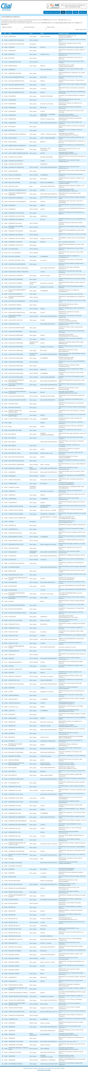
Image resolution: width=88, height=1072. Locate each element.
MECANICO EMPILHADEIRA (16, 748)
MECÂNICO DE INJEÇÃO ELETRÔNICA (15, 744)
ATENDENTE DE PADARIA (15, 231)
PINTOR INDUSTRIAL (14, 880)
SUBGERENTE (12, 977)
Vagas (63, 12)
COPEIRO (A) (12, 525)
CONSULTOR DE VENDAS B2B (17, 517)
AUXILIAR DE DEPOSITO (15, 294)
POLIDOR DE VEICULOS (15, 884)
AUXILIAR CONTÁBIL (14, 256)
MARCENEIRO (12, 718)
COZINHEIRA (12, 96)
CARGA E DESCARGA (14, 479)
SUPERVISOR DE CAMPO (15, 985)
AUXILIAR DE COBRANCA (15, 275)
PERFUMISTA (12, 877)
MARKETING (12, 722)
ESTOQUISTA (12, 616)
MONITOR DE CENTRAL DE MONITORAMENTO (16, 763)
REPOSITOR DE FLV (14, 925)
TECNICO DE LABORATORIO (16, 1000)
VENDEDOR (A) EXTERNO (15, 1041)
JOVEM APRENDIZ (13, 695)
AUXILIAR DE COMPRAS (15, 283)
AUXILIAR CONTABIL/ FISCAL (16, 260)
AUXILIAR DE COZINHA (15, 287)
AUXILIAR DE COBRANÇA (15, 279)
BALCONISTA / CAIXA (14, 449)
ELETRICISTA (12, 555)
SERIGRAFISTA (12, 943)
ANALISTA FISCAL (13, 186)
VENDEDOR (11, 69)
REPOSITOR (11, 907)
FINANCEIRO (12, 103)
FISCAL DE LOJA (13, 632)
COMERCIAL (12, 491)
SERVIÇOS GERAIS (13, 954)
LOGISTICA (11, 710)
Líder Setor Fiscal (13, 706)
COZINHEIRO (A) (13, 529)
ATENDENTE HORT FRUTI (15, 245)
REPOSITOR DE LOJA (14, 933)
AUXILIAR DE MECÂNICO (15, 331)
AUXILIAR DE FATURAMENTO (16, 301)
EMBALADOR (12, 571)
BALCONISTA (12, 434)
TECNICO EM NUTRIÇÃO (15, 1007)
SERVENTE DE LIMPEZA (15, 947)
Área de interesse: (29, 27)
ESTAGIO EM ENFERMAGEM (16, 605)
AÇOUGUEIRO (12, 141)
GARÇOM (11, 658)
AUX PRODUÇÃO (13, 249)
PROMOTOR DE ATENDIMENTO (17, 888)
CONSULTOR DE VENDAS (15, 506)
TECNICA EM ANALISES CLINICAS (18, 992)
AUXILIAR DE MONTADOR (15, 335)
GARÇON (11, 666)
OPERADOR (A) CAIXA (14, 786)
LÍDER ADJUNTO (13, 699)
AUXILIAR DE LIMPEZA (14, 305)
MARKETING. (12, 729)
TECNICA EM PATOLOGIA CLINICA (18, 996)
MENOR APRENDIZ (13, 760)
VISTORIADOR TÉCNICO (15, 1063)
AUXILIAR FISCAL (13, 403)
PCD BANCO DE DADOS (15, 862)
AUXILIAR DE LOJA (13, 324)
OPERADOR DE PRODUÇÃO (16, 851)
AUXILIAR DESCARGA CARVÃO (17, 400)
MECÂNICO (11, 54)
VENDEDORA (12, 36)
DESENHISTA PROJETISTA (15, 544)
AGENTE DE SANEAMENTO (16, 149)
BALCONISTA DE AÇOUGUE (16, 457)
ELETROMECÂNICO (14, 567)
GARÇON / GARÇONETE (15, 669)
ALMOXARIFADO (13, 171)
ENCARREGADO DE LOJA (15, 574)
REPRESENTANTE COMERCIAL (17, 134)
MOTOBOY (11, 58)
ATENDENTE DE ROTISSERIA (16, 238)
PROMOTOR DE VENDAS (15, 892)
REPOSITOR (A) (12, 918)
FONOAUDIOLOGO (13, 651)
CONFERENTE (12, 502)
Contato (75, 12)
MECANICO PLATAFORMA (15, 752)
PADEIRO (11, 859)
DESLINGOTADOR (13, 548)
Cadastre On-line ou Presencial (51, 12)
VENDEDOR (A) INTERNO (15, 1044)
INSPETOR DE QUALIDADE (16, 684)
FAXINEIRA (11, 47)
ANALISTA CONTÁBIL (14, 178)
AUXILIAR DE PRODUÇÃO (15, 343)
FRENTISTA (11, 654)
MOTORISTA (12, 126)
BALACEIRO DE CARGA (15, 430)
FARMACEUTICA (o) (14, 624)
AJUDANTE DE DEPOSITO (15, 160)
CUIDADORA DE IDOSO (15, 533)
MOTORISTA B (12, 775)
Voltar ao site (83, 12)
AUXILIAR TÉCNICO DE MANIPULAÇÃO (15, 411)
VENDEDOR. (11, 1056)
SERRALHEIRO (12, 65)
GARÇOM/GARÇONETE (15, 662)
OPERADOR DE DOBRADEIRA (16, 817)
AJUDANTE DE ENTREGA (15, 164)
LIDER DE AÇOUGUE (14, 703)
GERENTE (11, 672)
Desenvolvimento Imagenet (44, 1070)
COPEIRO (11, 521)
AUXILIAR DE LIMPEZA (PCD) (16, 312)
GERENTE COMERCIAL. (15, 676)
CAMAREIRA (11, 472)
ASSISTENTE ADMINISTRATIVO (17, 190)
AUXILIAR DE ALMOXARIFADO (17, 264)
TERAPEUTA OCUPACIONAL (16, 1015)
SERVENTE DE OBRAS (14, 950)
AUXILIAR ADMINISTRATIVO (16, 77)
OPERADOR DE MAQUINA (15, 840)
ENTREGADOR (12, 582)
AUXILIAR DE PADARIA (14, 339)
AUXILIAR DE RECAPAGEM (16, 388)
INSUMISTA (11, 687)
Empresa (69, 12)
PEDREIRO (11, 869)
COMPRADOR (12, 498)
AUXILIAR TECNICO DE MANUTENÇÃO (15, 415)
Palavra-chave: (51, 27)
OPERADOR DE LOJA (14, 828)
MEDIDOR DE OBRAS (14, 756)
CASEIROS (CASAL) (14, 487)
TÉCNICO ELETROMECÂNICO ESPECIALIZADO (16, 1004)
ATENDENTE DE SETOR (15, 242)
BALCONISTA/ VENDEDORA (16, 464)
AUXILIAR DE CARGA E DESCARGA (18, 268)
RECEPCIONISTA (13, 899)
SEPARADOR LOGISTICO (15, 939)
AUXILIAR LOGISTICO (14, 407)
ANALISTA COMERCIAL (14, 175)
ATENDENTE (12, 205)
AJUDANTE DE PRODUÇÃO (16, 40)
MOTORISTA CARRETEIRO (16, 779)
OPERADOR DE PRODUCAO (16, 847)
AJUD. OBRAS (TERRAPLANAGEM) (18, 153)
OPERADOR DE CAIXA (14, 62)
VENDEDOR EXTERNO (14, 73)
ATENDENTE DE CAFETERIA (16, 216)
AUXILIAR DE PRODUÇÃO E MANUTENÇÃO (16, 380)
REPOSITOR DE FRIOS (14, 929)
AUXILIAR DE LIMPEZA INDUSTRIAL (14, 316)
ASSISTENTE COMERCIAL (15, 197)
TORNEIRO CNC (13, 1019)
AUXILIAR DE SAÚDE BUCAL (16, 44)
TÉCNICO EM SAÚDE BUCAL (16, 1011)
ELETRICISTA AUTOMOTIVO (16, 563)
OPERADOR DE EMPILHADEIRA (17, 821)
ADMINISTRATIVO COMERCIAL (17, 145)
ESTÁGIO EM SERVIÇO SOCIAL (17, 612)
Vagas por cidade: (7, 27)
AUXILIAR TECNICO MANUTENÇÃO (18, 419)
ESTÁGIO (11, 601)
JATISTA (10, 691)
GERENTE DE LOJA (14, 680)
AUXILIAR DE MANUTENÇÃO (16, 327)
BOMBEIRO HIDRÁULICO (15, 468)
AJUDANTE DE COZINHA (15, 157)
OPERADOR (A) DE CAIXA (15, 794)
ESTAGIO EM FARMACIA (15, 609)
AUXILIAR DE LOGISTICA (15, 320)
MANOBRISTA (12, 50)
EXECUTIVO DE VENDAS (15, 620)
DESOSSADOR (12, 552)
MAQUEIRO (11, 714)
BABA (10, 422)
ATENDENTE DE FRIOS (15, 223)
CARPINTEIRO (12, 483)
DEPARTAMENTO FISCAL (15, 536)
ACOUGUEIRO (12, 138)
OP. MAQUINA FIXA (13, 783)
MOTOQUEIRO (12, 767)
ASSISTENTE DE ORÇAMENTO (17, 201)
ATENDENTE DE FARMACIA (16, 219)
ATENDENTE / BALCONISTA (16, 213)
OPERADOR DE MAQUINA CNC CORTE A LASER (17, 843)
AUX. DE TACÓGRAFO (14, 252)
